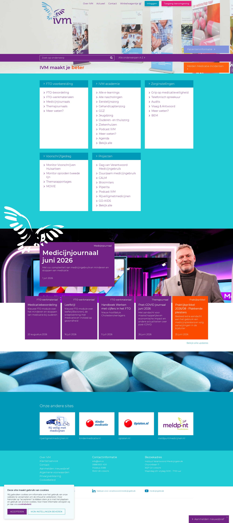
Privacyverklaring (50, 476)
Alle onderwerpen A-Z (131, 57)
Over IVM (88, 3)
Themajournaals (56, 106)
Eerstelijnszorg (109, 101)
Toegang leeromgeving (176, 3)
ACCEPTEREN (17, 511)
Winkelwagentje (129, 3)
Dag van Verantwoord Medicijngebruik (113, 166)
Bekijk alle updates (197, 343)
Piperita (104, 187)
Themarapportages (58, 181)
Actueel (100, 3)
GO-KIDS (105, 200)
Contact (112, 3)
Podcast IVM (107, 129)
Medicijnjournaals (58, 101)
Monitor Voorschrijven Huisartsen (61, 166)
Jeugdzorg (106, 115)
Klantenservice (49, 461)
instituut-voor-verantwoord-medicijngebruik (116, 491)
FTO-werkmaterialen (60, 97)
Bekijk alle (105, 143)
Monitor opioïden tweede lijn (63, 175)
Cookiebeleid (48, 479)
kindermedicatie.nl (90, 438)
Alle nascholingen (110, 97)
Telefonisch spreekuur (165, 97)
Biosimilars (106, 182)
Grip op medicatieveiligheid (170, 92)
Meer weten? (55, 110)
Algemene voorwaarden (54, 472)
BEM (154, 115)
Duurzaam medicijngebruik (117, 173)
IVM (66, 15)
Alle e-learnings (109, 92)
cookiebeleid (24, 504)
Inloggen (152, 3)
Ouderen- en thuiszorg (114, 120)
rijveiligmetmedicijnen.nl (54, 438)
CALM (103, 178)
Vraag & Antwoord (163, 106)
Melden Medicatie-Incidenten (206, 66)
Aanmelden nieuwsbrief (54, 468)
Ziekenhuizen (108, 124)
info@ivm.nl (98, 461)
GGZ (102, 110)
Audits (155, 101)
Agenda (104, 138)
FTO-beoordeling (57, 92)
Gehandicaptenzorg (112, 106)
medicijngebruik (157, 491)
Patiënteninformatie (200, 49)
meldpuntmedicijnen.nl (171, 438)
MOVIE (51, 186)
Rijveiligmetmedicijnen (115, 196)
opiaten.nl (124, 438)
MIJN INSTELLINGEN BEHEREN (46, 511)
